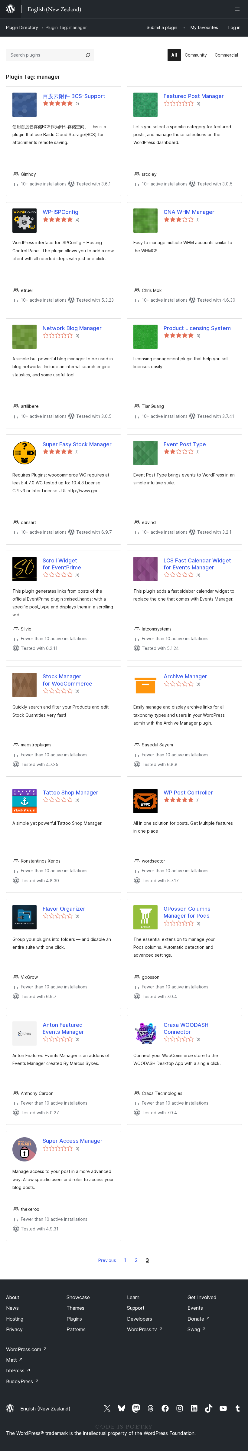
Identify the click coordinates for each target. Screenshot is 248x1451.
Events (195, 1308)
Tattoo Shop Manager (70, 792)
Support (136, 1308)
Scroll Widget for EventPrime (62, 564)
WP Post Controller (188, 792)
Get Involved (202, 1297)
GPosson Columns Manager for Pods (187, 912)
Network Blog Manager (72, 328)
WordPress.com (26, 1349)
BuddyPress (22, 1381)
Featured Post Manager (194, 96)
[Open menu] (238, 9)
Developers (139, 1319)
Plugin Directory (22, 27)
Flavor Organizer (64, 909)
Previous (107, 1260)
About (12, 1297)
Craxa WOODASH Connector (186, 1028)
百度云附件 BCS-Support (74, 96)
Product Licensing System (197, 328)
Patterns (76, 1329)
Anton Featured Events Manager (63, 1028)
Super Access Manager (73, 1141)
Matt (14, 1360)
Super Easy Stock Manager (77, 444)
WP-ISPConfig (60, 212)
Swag (197, 1329)
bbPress (18, 1370)
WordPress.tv (145, 1329)
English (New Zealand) (45, 1409)
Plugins (74, 1319)
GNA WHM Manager (189, 212)
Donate (199, 1319)
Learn (133, 1297)
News (12, 1308)
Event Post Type (185, 444)
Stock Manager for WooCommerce (67, 679)
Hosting (14, 1319)
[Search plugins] (88, 55)
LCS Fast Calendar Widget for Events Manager (197, 564)
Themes (75, 1308)
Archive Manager (185, 676)
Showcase (78, 1297)
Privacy (14, 1329)
